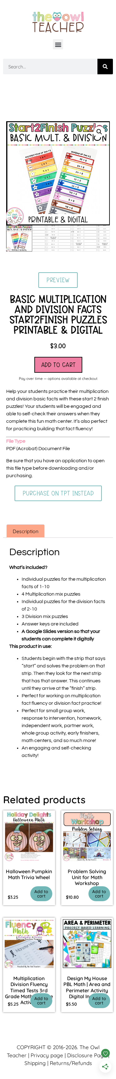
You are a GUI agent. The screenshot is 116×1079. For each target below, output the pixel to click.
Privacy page (47, 1055)
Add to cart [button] (41, 894)
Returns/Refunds (71, 1063)
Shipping (35, 1063)
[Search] (105, 66)
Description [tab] (25, 531)
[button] (58, 44)
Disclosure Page (87, 1055)
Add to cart (58, 365)
